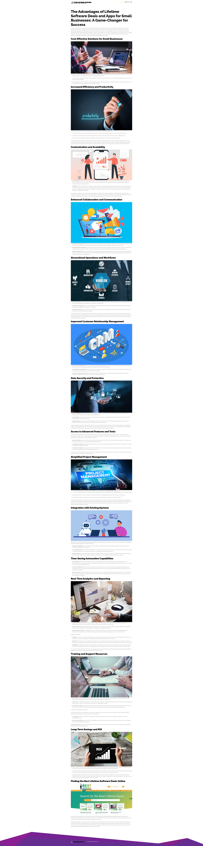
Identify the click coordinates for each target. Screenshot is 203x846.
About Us (127, 2)
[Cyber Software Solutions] (81, 4)
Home (122, 2)
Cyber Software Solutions (92, 841)
